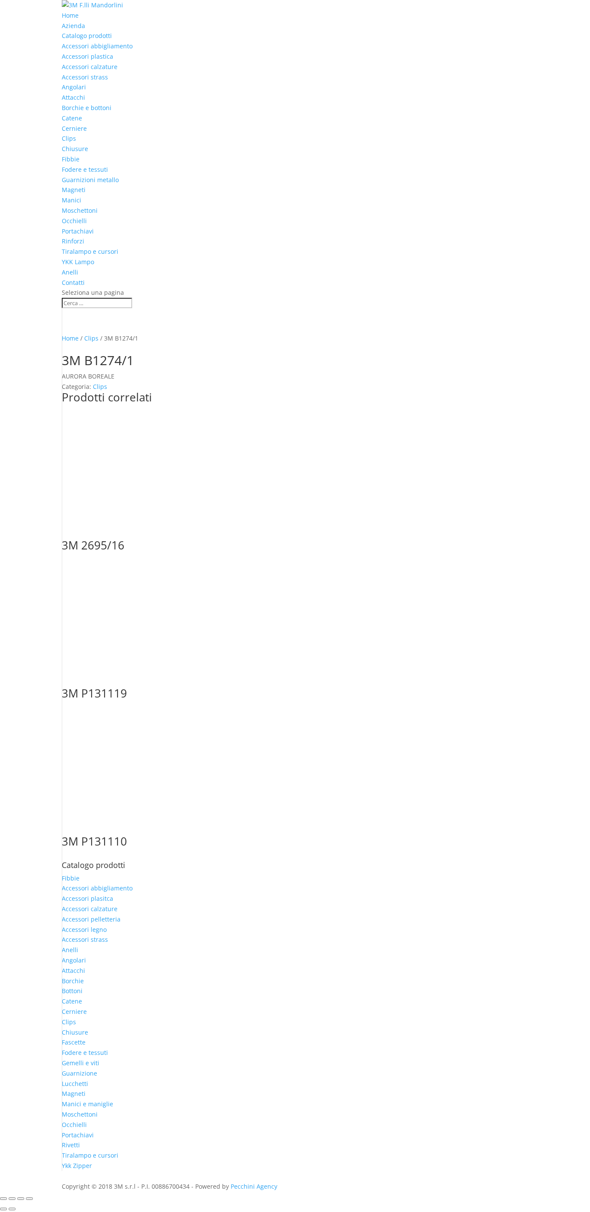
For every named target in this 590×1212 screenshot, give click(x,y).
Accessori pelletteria (91, 919)
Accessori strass (85, 77)
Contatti (73, 282)
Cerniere (74, 128)
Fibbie (70, 159)
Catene (72, 118)
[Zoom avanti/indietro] (3, 1198)
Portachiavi (78, 231)
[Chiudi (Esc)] (29, 1198)
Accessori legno (84, 929)
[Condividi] (20, 1198)
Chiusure (75, 149)
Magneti (74, 190)
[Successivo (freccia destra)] (12, 1209)
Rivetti (71, 1145)
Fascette (74, 1042)
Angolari (74, 87)
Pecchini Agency (254, 1186)
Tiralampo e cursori (90, 251)
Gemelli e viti (80, 1063)
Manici (71, 200)
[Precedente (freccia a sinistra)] (3, 1209)
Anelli (70, 272)
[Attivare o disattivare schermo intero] (12, 1198)
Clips (69, 138)
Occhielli (74, 221)
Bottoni (72, 991)
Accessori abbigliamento (97, 46)
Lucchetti (75, 1083)
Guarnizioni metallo (90, 180)
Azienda (73, 26)
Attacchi (73, 97)
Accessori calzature (89, 67)
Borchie (73, 981)
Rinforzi (73, 241)
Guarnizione (79, 1073)
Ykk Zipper (77, 1166)
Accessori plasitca (87, 898)
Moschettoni (80, 210)
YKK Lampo (78, 262)
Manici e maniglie (87, 1104)
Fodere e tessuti (85, 169)
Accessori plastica (87, 56)
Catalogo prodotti (87, 36)
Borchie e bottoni (86, 108)
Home (70, 15)
